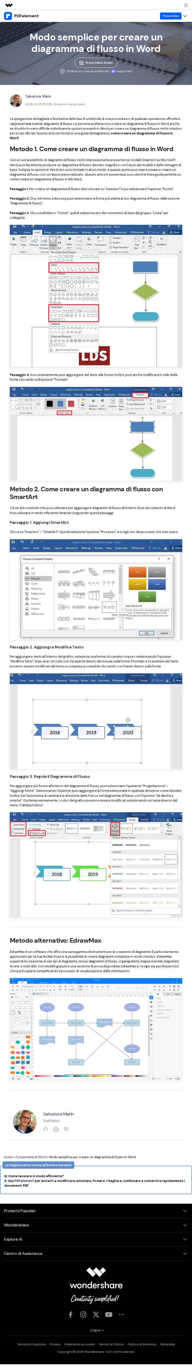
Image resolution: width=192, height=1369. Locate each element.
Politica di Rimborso (142, 1344)
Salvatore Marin (38, 96)
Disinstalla (167, 1344)
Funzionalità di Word (31, 1157)
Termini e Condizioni (31, 1344)
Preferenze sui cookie (79, 1344)
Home (8, 1157)
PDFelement (24, 1181)
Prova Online (171, 15)
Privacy (55, 1344)
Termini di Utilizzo (111, 1344)
